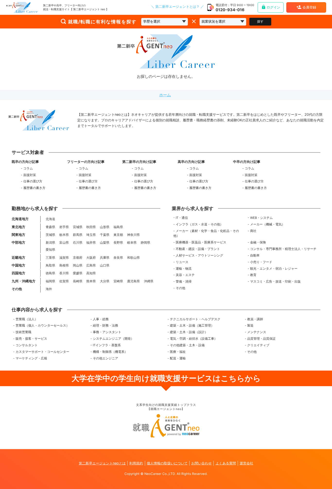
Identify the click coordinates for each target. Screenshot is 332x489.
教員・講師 (255, 319)
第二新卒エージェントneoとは (102, 463)
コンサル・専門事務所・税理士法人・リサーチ (283, 249)
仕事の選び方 (32, 181)
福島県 (118, 227)
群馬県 (77, 235)
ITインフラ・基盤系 (107, 345)
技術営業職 (23, 332)
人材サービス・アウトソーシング (199, 255)
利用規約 (136, 463)
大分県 (104, 281)
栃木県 (64, 235)
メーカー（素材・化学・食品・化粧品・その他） (206, 233)
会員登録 (309, 7)
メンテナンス (256, 332)
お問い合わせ (201, 463)
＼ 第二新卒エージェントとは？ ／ (177, 7)
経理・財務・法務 (105, 325)
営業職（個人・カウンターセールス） (42, 325)
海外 (49, 289)
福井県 (91, 242)
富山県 (64, 242)
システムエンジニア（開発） (113, 338)
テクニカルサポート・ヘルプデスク (195, 319)
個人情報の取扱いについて (167, 463)
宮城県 (77, 227)
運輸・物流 (184, 268)
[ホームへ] (22, 7)
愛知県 (50, 249)
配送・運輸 (178, 358)
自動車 (255, 255)
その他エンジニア (105, 358)
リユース (182, 262)
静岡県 (145, 242)
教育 (253, 275)
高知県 (91, 273)
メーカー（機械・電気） (267, 224)
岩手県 (64, 227)
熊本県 (91, 281)
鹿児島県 (133, 281)
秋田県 (91, 227)
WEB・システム (261, 218)
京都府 (77, 257)
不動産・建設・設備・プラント (198, 249)
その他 (180, 288)
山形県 (104, 227)
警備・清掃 (184, 281)
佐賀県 (64, 281)
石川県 (77, 242)
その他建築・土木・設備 (187, 345)
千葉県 (104, 235)
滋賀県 (64, 257)
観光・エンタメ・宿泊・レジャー (273, 268)
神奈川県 (133, 235)
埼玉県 (91, 235)
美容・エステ (185, 275)
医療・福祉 (178, 352)
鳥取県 (50, 265)
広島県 (91, 265)
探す (260, 21)
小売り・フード (261, 262)
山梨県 (104, 242)
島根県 (64, 265)
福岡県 (50, 281)
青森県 (50, 227)
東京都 (118, 235)
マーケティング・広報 (31, 358)
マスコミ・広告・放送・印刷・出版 (275, 281)
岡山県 (77, 265)
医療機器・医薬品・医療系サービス (201, 242)
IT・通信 (182, 218)
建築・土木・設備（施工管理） (192, 325)
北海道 (50, 219)
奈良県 (118, 257)
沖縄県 (148, 281)
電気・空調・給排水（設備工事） (193, 338)
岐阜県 (132, 242)
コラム (28, 168)
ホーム (165, 94)
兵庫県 (104, 257)
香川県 (64, 273)
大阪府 (91, 257)
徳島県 (50, 273)
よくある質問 (226, 463)
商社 (253, 231)
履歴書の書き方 (34, 188)
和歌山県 (133, 257)
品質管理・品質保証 (261, 338)
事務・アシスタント (107, 332)
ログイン (273, 7)
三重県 (50, 257)
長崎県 (77, 281)
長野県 (118, 242)
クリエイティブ (258, 345)
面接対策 (29, 175)
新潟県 (50, 242)
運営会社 (246, 463)
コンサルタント (27, 345)
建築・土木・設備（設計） (189, 332)
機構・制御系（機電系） (110, 352)
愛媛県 (77, 273)
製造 (250, 325)
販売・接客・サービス (31, 338)
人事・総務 (101, 319)
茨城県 (50, 235)
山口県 (104, 265)
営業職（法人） (27, 319)
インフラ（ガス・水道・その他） (199, 224)
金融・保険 (258, 242)
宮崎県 (118, 281)
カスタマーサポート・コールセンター (42, 352)
